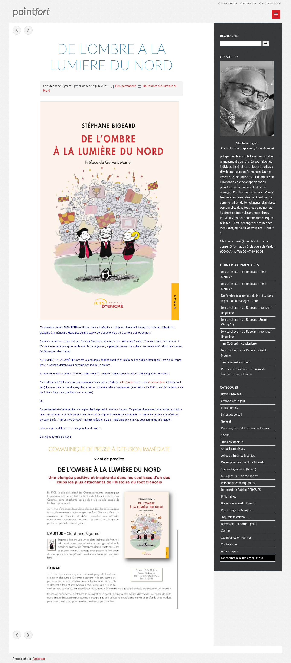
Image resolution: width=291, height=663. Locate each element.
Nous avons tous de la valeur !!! (17, 30)
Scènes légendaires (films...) (238, 469)
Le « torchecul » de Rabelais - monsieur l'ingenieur (246, 310)
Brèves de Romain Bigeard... (239, 503)
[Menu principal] (276, 14)
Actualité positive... (233, 448)
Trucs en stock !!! (232, 442)
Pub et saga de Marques (236, 510)
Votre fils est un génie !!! (28, 30)
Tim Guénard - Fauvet (235, 362)
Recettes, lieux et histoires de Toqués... (246, 428)
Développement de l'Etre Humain (243, 462)
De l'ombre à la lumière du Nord (242, 558)
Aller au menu (248, 3)
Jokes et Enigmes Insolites (238, 455)
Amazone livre (156, 382)
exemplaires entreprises (236, 537)
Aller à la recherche (270, 3)
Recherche (229, 36)
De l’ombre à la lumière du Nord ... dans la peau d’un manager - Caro (247, 298)
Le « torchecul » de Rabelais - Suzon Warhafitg (244, 322)
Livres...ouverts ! (231, 414)
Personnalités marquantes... (238, 483)
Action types (229, 551)
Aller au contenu (227, 3)
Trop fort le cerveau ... (235, 517)
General (226, 421)
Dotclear (38, 658)
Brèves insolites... (232, 394)
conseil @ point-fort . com (249, 241)
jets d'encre (127, 382)
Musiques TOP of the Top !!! (239, 476)
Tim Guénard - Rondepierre (239, 343)
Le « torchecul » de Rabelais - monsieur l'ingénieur (246, 334)
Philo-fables (228, 496)
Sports (225, 435)
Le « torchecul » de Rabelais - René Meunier (243, 275)
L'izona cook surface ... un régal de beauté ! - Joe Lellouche (243, 372)
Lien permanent (125, 86)
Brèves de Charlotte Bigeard (239, 524)
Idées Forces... (230, 408)
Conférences (229, 544)
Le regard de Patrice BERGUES (241, 489)
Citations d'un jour (233, 401)
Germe (225, 530)
